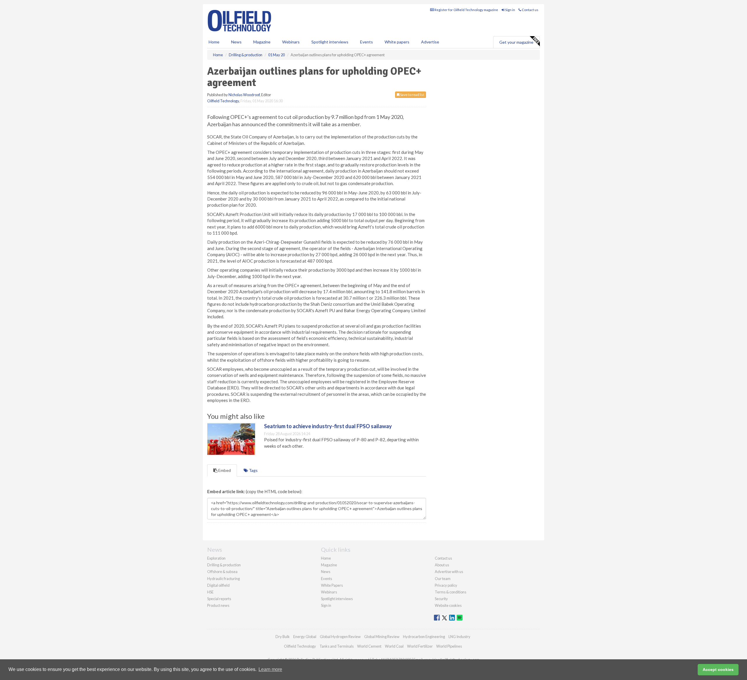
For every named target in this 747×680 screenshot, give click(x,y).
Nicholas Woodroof (244, 94)
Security (441, 598)
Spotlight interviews (329, 41)
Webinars (291, 41)
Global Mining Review (381, 636)
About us (442, 565)
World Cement (369, 646)
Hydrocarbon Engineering (424, 636)
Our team (443, 578)
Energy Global (304, 636)
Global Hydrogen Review (340, 636)
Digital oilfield (218, 585)
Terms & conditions (450, 592)
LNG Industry (459, 636)
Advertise (430, 41)
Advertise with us (449, 571)
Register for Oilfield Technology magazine (466, 10)
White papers (397, 41)
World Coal (394, 646)
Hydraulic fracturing (223, 578)
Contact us (529, 10)
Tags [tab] (253, 470)
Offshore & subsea (222, 571)
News (325, 571)
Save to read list (411, 94)
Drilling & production (224, 565)
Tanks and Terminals (337, 646)
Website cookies (448, 605)
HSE (210, 592)
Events (366, 41)
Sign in (510, 10)
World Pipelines (449, 646)
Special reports (219, 598)
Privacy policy (446, 585)
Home (214, 41)
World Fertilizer (420, 646)
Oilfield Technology (223, 101)
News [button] (236, 41)
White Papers (332, 585)
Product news (218, 605)
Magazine (261, 41)
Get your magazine (516, 42)
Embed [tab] (224, 470)
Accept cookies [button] (718, 669)
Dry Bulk (282, 636)
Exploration (216, 558)
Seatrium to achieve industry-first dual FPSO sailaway (328, 426)
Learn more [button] (270, 669)
